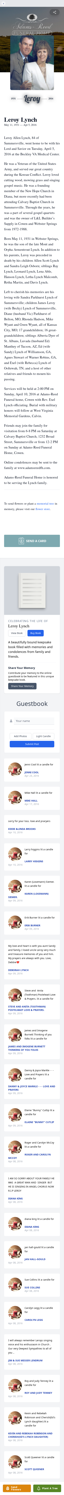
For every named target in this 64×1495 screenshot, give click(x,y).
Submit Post (32, 744)
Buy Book (35, 633)
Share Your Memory (22, 686)
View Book (17, 633)
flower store (42, 509)
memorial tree (45, 503)
